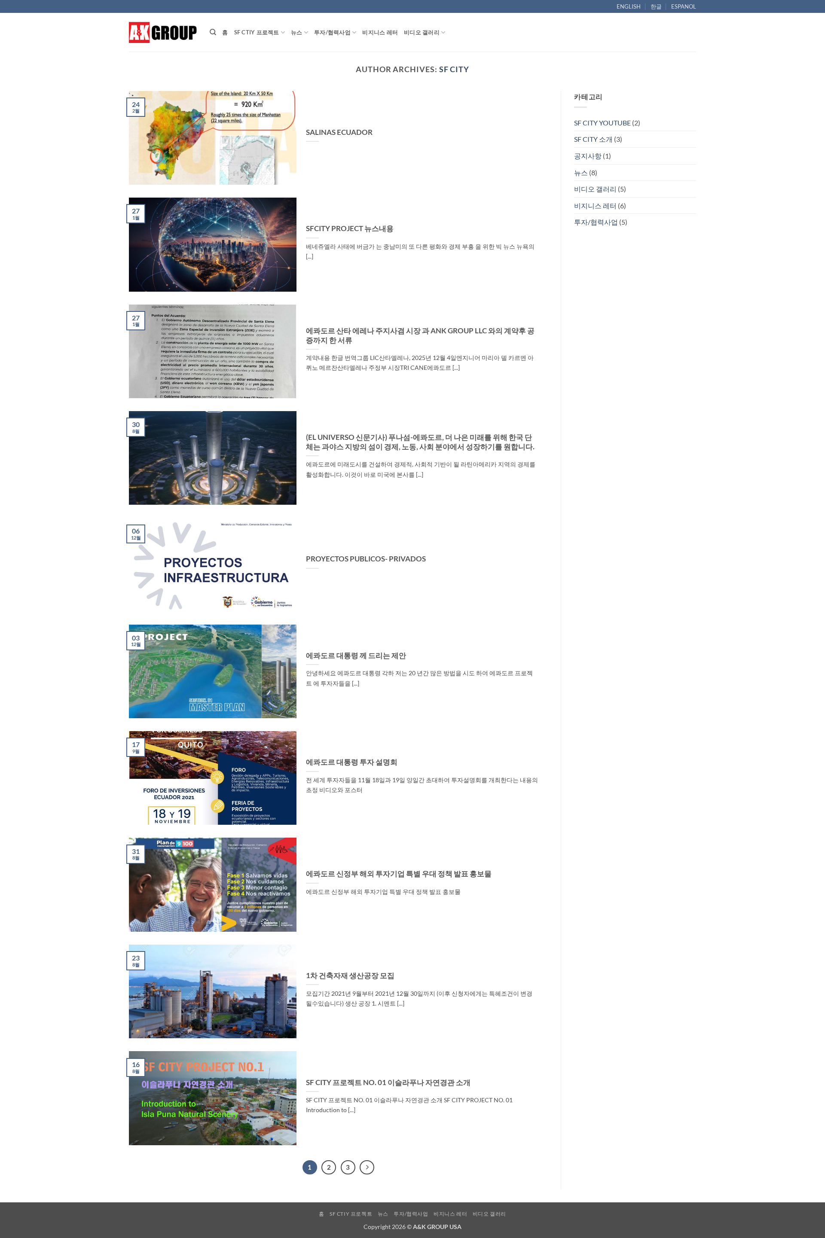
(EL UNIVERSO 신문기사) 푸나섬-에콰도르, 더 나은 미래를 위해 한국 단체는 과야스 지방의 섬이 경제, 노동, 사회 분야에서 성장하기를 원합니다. (420, 442)
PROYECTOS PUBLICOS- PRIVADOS (366, 559)
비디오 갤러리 (422, 32)
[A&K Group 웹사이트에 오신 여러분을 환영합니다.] (163, 32)
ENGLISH (629, 6)
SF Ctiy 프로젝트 (256, 32)
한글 (656, 6)
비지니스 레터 (380, 32)
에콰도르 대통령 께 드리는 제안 (356, 655)
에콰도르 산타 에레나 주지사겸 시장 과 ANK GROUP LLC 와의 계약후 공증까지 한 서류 (420, 335)
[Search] (213, 32)
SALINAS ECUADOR (339, 132)
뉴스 (296, 32)
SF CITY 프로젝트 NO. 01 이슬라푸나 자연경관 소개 (388, 1082)
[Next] (367, 1167)
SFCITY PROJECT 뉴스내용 (350, 228)
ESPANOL (683, 6)
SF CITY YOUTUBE (602, 123)
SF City (454, 69)
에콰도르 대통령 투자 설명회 (351, 762)
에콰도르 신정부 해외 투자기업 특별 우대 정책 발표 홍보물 (399, 873)
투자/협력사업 (332, 32)
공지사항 (588, 156)
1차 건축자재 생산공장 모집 (350, 975)
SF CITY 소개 (593, 139)
